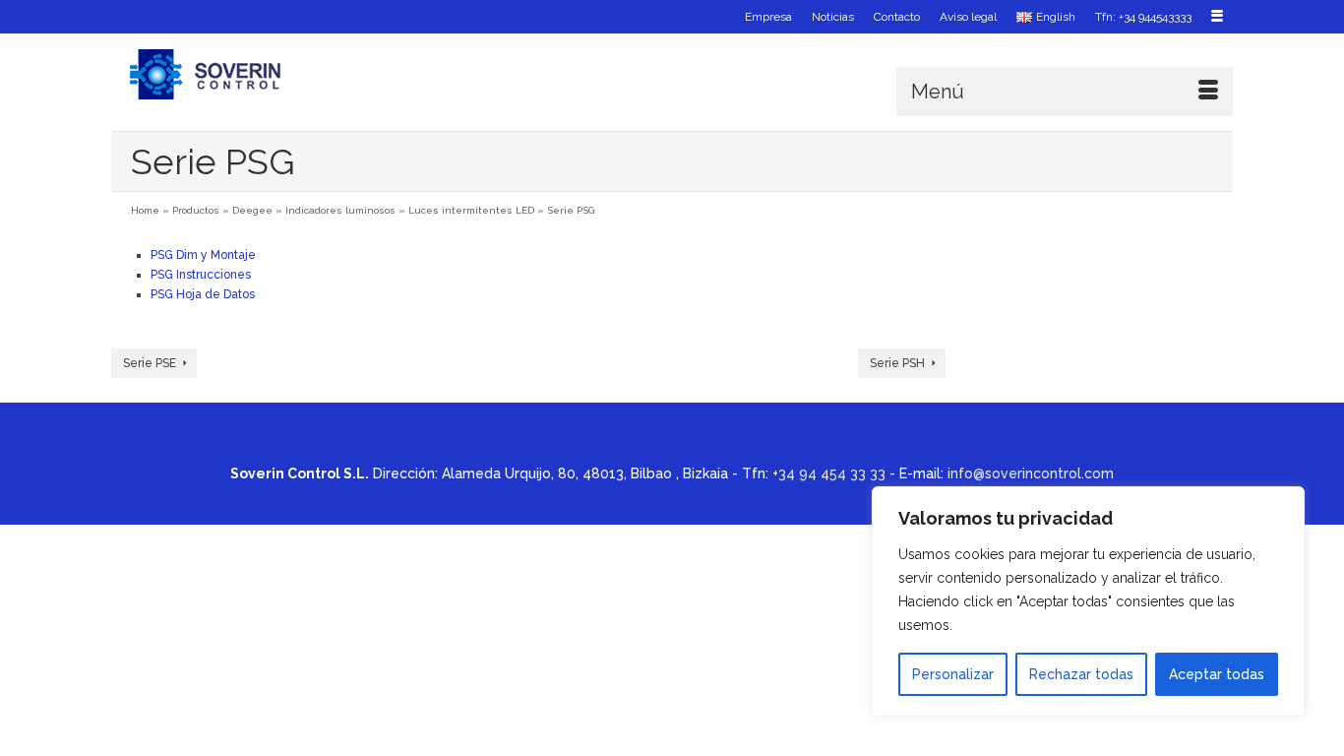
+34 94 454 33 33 (829, 473)
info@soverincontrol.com (1030, 473)
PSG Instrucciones (201, 275)
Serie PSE (149, 363)
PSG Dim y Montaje (203, 255)
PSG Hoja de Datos (203, 294)
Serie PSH (897, 363)
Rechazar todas (1081, 674)
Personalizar (953, 674)
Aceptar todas (1216, 674)
